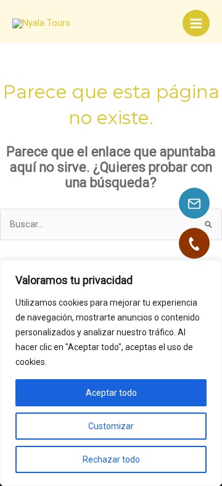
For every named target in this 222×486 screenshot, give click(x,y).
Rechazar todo (111, 459)
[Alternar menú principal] (196, 23)
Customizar (111, 426)
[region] (111, 373)
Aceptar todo (111, 393)
